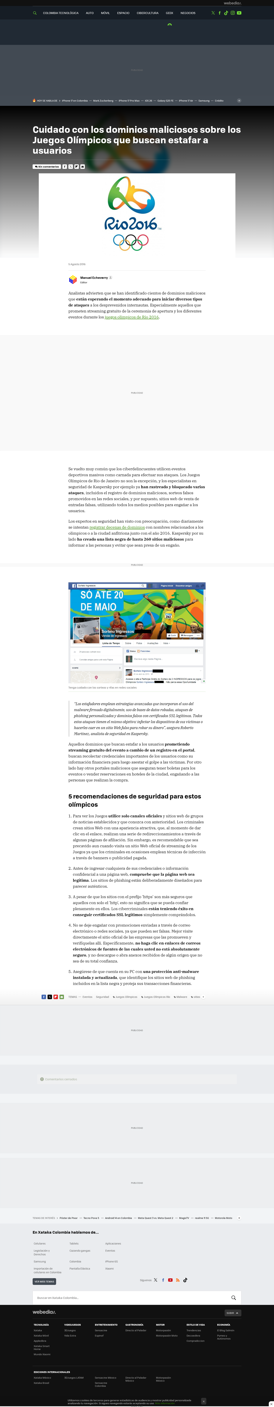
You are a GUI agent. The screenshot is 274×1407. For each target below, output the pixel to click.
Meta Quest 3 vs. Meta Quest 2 (156, 1218)
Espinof (99, 1335)
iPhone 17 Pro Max (129, 100)
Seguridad (102, 997)
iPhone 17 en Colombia (75, 100)
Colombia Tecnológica (60, 13)
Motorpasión (163, 1330)
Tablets (74, 1243)
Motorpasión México (163, 1379)
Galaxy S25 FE (166, 100)
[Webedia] (232, 3)
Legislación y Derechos (42, 1252)
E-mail (82, 166)
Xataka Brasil (41, 1383)
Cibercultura (147, 13)
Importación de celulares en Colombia (47, 1270)
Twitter (213, 13)
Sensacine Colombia (101, 1384)
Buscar (233, 1297)
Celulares (40, 1243)
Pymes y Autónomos (224, 1337)
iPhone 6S (111, 1261)
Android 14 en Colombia (119, 1218)
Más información (165, 1403)
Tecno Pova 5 (92, 1218)
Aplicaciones (113, 1243)
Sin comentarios (48, 166)
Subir (230, 1313)
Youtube (239, 13)
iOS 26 (148, 100)
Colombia (75, 1261)
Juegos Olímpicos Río (157, 997)
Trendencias (194, 1330)
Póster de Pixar (69, 1218)
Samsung (204, 100)
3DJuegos (70, 1330)
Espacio (123, 13)
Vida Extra (70, 1335)
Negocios (188, 13)
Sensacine (101, 1330)
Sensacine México (105, 1377)
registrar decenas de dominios (117, 527)
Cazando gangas (80, 1250)
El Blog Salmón (225, 1330)
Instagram (232, 13)
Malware (182, 997)
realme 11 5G (202, 1218)
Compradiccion (195, 1340)
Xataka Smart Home (42, 1347)
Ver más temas (44, 1281)
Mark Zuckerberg (103, 100)
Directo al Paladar (135, 1330)
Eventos (87, 997)
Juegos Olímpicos (126, 997)
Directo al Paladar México (135, 1379)
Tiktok (226, 13)
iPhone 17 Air (186, 100)
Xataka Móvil (41, 1335)
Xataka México (42, 1377)
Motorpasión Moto (167, 1335)
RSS (178, 1279)
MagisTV (184, 1218)
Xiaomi (109, 1268)
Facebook (219, 13)
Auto (90, 13)
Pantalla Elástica (80, 1268)
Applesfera (40, 1340)
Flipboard (76, 166)
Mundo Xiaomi (42, 1354)
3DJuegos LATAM (74, 1377)
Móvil (105, 13)
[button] (96, 277)
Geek (169, 13)
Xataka (38, 1330)
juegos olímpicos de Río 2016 (132, 317)
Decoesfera (193, 1335)
